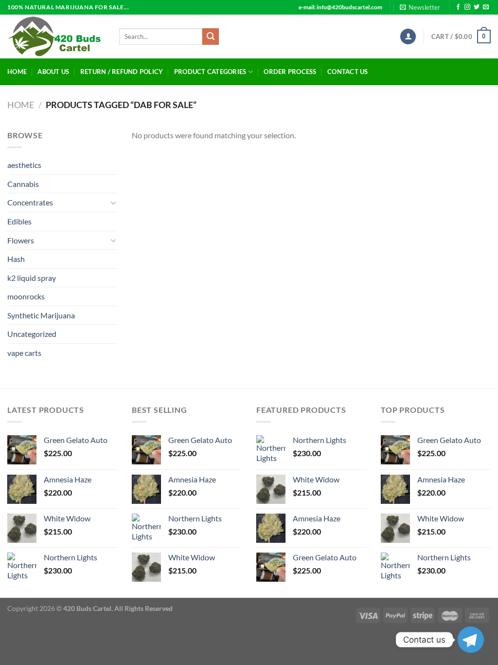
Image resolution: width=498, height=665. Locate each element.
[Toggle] (113, 202)
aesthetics (24, 164)
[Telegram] (471, 640)
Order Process (290, 71)
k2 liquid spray (31, 277)
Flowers (20, 240)
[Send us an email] (486, 7)
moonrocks (26, 296)
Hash (16, 258)
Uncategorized (31, 333)
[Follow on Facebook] (458, 7)
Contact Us (347, 71)
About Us (53, 71)
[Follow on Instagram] (467, 7)
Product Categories (210, 71)
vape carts (24, 352)
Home (17, 71)
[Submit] (210, 36)
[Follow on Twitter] (477, 7)
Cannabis (23, 183)
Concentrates (30, 202)
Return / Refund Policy (121, 71)
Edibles (19, 221)
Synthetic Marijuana (41, 315)
